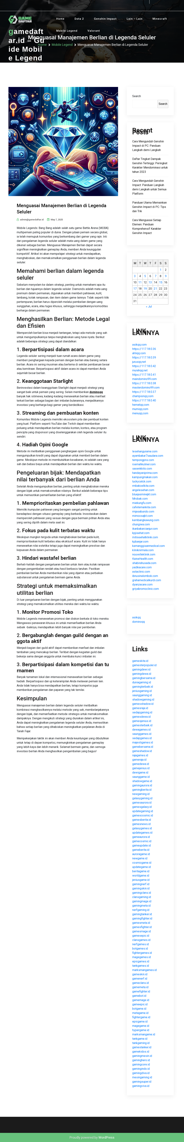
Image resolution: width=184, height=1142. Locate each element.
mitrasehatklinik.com (145, 537)
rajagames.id (140, 755)
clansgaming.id (141, 897)
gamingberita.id (141, 789)
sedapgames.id (142, 738)
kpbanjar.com (140, 541)
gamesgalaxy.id (142, 807)
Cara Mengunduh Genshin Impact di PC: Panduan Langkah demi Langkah (148, 146)
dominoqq (96, 392)
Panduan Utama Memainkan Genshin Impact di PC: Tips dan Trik (149, 207)
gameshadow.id (142, 751)
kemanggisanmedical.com (148, 546)
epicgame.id (140, 1021)
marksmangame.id (143, 1034)
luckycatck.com (141, 481)
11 (140, 282)
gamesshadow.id (142, 704)
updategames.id (142, 832)
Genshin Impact (105, 18)
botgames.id (140, 948)
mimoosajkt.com (142, 516)
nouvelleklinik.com (143, 554)
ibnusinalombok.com (145, 576)
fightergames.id (142, 953)
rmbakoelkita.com (143, 485)
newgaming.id (141, 794)
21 (155, 288)
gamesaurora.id (141, 802)
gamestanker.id (141, 1047)
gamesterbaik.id (142, 725)
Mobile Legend (66, 30)
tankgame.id (139, 1038)
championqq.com (142, 396)
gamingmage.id (141, 901)
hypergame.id (140, 1030)
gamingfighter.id (142, 918)
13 (150, 282)
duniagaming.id (141, 682)
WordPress (106, 1137)
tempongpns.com (143, 460)
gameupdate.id (141, 845)
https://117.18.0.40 (144, 400)
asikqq (136, 617)
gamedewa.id (140, 764)
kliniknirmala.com (143, 550)
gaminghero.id (141, 1060)
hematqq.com (140, 404)
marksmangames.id (144, 970)
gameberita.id (140, 849)
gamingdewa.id (141, 673)
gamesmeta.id (141, 922)
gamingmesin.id (142, 1056)
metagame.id (140, 1013)
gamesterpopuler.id (144, 665)
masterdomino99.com (146, 387)
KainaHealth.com (142, 558)
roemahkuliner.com (144, 464)
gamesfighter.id (142, 927)
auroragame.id (141, 854)
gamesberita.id (141, 819)
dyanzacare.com (142, 584)
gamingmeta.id (141, 905)
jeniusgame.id (141, 880)
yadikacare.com (142, 567)
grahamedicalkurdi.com (146, 580)
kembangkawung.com (145, 520)
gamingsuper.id (141, 1081)
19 (145, 288)
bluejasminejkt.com (144, 494)
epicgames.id (140, 961)
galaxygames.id (142, 828)
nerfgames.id (140, 944)
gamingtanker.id (142, 914)
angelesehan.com (143, 490)
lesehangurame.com (144, 451)
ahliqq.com (139, 353)
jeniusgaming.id (142, 691)
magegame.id (140, 1026)
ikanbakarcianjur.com (145, 528)
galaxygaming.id (142, 798)
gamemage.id (140, 1000)
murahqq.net (140, 370)
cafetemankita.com (144, 507)
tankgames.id (140, 965)
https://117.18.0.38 (144, 383)
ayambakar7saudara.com (147, 455)
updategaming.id (142, 811)
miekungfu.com (141, 503)
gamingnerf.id (140, 884)
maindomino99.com (144, 379)
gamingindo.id (141, 1068)
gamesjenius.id (141, 721)
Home (60, 18)
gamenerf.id (139, 978)
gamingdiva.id (141, 1073)
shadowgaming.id (143, 699)
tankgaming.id (141, 1043)
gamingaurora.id (142, 785)
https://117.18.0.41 (144, 374)
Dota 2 (79, 18)
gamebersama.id (142, 746)
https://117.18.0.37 (144, 392)
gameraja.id (139, 759)
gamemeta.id (140, 987)
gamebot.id (139, 995)
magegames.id (141, 957)
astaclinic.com (141, 571)
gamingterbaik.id (142, 686)
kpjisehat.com (141, 533)
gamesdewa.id (141, 716)
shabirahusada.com (144, 563)
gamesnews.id (141, 824)
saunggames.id (141, 734)
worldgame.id (140, 875)
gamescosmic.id (142, 815)
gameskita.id (140, 661)
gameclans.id (140, 983)
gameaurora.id (141, 837)
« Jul (149, 306)
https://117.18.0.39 (144, 357)
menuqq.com (140, 413)
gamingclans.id (141, 892)
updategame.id (141, 867)
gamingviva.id (140, 1086)
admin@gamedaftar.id (32, 219)
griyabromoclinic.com (145, 588)
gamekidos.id (140, 1051)
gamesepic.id (140, 935)
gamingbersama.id (143, 678)
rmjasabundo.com (143, 511)
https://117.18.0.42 (144, 366)
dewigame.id (140, 772)
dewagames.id (141, 729)
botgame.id (139, 1008)
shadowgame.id (142, 781)
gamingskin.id (141, 888)
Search (136, 96)
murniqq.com (140, 409)
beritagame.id (140, 871)
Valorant (94, 30)
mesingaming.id (142, 1077)
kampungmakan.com (145, 477)
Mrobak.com (140, 498)
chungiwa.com (141, 524)
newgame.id (139, 858)
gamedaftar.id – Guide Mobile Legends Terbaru (26, 49)
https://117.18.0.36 (144, 349)
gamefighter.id (141, 991)
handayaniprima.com (145, 473)
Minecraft (160, 18)
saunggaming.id (142, 695)
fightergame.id (141, 1017)
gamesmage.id (141, 931)
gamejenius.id (141, 768)
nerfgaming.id (140, 910)
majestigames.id (142, 742)
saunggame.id (141, 777)
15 (160, 282)
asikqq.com (139, 344)
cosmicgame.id (141, 862)
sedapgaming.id (142, 712)
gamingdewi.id (141, 669)
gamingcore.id (141, 1064)
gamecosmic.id (141, 841)
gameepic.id (140, 1004)
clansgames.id (141, 940)
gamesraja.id (140, 708)
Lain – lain (134, 18)
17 (135, 288)
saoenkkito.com (142, 468)
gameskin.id (139, 974)
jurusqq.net (139, 361)
